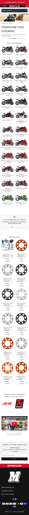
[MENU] (1, 6)
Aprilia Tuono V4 (7, 64)
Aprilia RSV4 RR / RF (21, 51)
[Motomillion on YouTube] (16, 499)
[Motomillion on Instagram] (13, 499)
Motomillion (10, 511)
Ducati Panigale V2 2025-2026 (7, 144)
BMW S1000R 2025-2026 (7, 77)
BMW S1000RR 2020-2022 (21, 77)
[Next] (26, 2)
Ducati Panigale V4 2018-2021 (21, 144)
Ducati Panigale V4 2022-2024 (7, 157)
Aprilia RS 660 (7, 51)
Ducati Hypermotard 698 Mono (21, 117)
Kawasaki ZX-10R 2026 (21, 199)
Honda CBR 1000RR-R (21, 185)
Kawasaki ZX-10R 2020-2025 (7, 199)
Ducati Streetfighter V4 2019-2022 (7, 171)
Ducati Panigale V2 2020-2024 (21, 131)
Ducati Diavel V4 (7, 117)
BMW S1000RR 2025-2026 (21, 90)
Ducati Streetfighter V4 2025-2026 (7, 185)
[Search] (23, 6)
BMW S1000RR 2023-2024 (7, 90)
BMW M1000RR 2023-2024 (7, 103)
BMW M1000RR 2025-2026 (21, 103)
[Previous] (2, 2)
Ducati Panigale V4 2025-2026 (21, 157)
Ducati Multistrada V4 (7, 131)
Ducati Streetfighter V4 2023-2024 (21, 171)
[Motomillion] (14, 6)
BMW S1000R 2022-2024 (21, 64)
